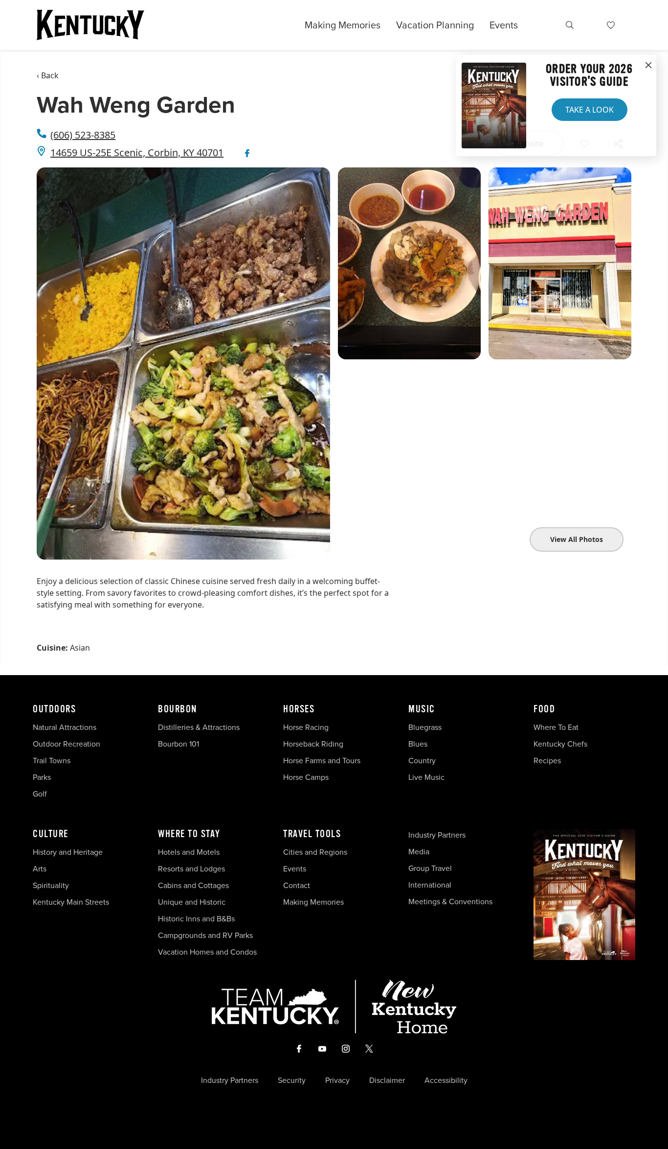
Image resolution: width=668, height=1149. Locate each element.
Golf (40, 793)
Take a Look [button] (589, 109)
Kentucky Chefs (560, 744)
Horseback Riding (313, 744)
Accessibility (446, 1080)
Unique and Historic (191, 902)
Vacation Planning (435, 25)
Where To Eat (556, 727)
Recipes (548, 760)
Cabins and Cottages (193, 885)
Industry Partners (437, 835)
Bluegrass (425, 727)
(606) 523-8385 (82, 134)
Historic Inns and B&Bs (196, 918)
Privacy (337, 1080)
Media (418, 851)
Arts (39, 868)
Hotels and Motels (189, 852)
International (429, 885)
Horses (298, 709)
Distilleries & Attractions (199, 727)
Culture (50, 834)
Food (544, 709)
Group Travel (430, 868)
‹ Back (48, 75)
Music (421, 709)
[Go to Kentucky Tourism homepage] (90, 25)
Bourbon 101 (178, 744)
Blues (417, 744)
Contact (296, 885)
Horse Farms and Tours (321, 760)
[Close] (648, 66)
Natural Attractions (64, 727)
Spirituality (52, 885)
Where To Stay (189, 834)
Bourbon (177, 709)
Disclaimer (387, 1080)
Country (422, 760)
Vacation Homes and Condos (207, 952)
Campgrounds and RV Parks (205, 935)
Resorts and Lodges (191, 868)
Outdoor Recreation (66, 744)
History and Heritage (69, 852)
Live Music (426, 777)
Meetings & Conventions (450, 901)
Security (292, 1080)
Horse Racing (306, 727)
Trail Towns (51, 760)
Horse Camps (306, 777)
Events (504, 25)
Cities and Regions (315, 852)
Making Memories (342, 25)
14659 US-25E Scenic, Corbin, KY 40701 (136, 152)
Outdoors (54, 709)
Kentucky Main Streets (71, 902)
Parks (42, 777)
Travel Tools (312, 834)
